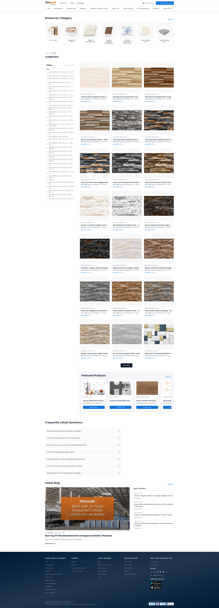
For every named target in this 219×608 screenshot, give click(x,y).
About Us (74, 562)
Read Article (49, 544)
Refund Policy (128, 565)
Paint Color (48, 577)
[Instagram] (166, 572)
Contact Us (74, 565)
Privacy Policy (128, 562)
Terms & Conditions (130, 574)
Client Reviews (102, 574)
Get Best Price (93, 407)
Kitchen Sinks (49, 568)
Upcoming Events (103, 568)
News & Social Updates (105, 565)
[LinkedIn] (160, 572)
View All (170, 19)
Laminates (48, 586)
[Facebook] (151, 572)
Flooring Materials (50, 583)
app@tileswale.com (158, 575)
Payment (126, 571)
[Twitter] (154, 572)
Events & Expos (102, 571)
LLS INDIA (67, 603)
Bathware (48, 571)
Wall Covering (49, 580)
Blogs (99, 562)
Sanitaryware (49, 565)
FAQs (99, 577)
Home (47, 53)
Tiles (46, 562)
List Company (149, 3)
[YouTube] (163, 572)
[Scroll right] (173, 33)
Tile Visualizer (154, 565)
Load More (126, 365)
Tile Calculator (154, 562)
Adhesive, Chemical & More (53, 574)
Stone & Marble (50, 592)
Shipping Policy (128, 568)
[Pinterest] (157, 572)
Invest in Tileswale (77, 571)
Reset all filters (70, 65)
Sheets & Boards (50, 589)
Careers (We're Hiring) (78, 568)
